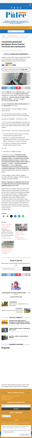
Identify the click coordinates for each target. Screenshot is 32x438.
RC (18, 325)
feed (16, 420)
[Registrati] (20, 7)
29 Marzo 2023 (13, 339)
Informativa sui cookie (9, 432)
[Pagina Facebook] (11, 7)
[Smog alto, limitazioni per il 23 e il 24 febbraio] (8, 244)
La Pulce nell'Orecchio (18, 50)
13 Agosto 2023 (13, 331)
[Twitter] (14, 7)
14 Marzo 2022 (13, 325)
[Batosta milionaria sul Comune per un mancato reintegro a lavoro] (21, 227)
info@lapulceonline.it (6, 399)
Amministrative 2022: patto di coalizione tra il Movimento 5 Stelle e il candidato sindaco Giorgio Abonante (19, 322)
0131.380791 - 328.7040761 (8, 397)
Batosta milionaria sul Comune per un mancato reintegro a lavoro (20, 234)
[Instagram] (17, 7)
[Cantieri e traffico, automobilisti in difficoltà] (5, 337)
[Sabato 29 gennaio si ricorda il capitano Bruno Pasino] (8, 231)
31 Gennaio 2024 (7, 50)
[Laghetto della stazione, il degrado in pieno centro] (5, 330)
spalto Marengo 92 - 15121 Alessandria (11, 396)
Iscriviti (26, 269)
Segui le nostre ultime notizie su (16, 69)
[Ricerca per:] (16, 31)
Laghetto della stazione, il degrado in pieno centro (19, 329)
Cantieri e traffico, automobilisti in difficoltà (18, 336)
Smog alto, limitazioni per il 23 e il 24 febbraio (7, 249)
